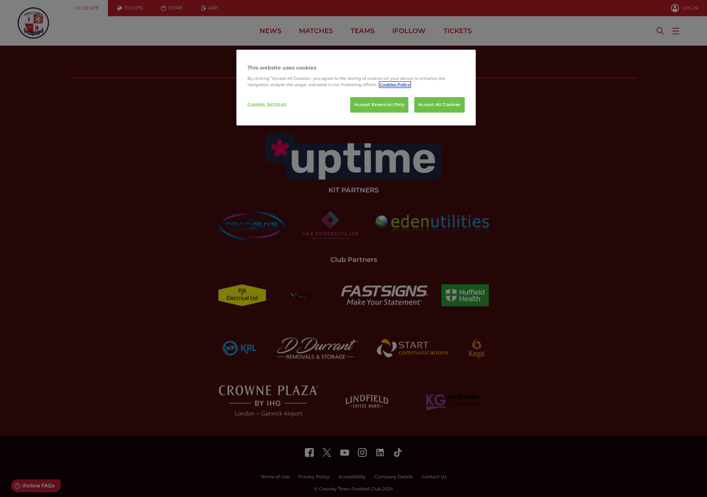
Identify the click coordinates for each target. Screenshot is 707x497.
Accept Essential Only (379, 104)
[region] (356, 87)
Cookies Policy (395, 84)
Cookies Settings (266, 104)
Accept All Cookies (439, 104)
